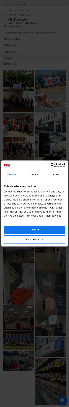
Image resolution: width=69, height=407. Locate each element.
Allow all (35, 229)
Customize (32, 239)
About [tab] (56, 174)
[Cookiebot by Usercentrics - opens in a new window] (50, 165)
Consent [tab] (12, 174)
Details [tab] (34, 174)
